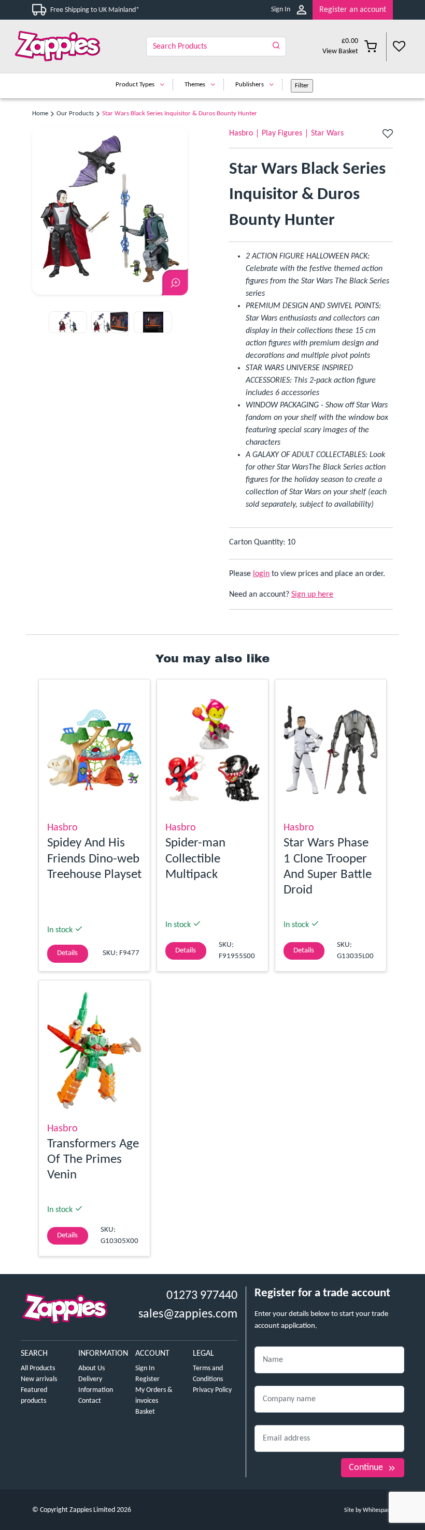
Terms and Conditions (208, 1374)
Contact (89, 1401)
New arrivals (39, 1379)
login (261, 574)
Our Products (75, 113)
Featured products (34, 1395)
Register (147, 1379)
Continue (366, 1468)
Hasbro (241, 133)
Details (67, 953)
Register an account (352, 10)
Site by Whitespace (368, 1510)
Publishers (249, 84)
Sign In (280, 9)
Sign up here (312, 594)
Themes (195, 84)
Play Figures (282, 133)
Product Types (135, 84)
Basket (145, 1412)
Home (40, 113)
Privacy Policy (212, 1390)
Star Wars (327, 133)
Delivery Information (95, 1384)
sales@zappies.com (187, 1314)
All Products (38, 1368)
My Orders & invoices (154, 1395)
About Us (91, 1368)
